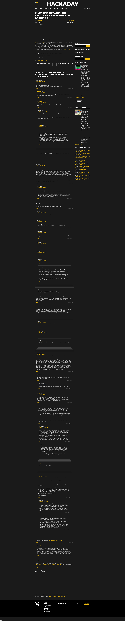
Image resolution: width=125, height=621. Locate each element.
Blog (41, 8)
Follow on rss (81, 52)
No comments (85, 69)
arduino (39, 60)
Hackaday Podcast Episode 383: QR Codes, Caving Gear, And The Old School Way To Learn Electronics (85, 128)
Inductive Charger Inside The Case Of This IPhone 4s (65, 64)
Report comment (70, 88)
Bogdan (37, 306)
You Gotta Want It (85, 121)
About (67, 8)
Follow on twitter (77, 52)
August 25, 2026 (87, 8)
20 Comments (85, 82)
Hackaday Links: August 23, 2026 (84, 117)
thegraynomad (39, 101)
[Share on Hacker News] (38, 22)
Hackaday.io (47, 8)
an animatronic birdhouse (39, 42)
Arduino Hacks (41, 59)
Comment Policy (66, 594)
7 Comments (84, 95)
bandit (40, 267)
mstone (40, 125)
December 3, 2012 (70, 22)
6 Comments (84, 132)
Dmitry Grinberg (39, 537)
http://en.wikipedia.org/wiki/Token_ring (55, 540)
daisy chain (43, 60)
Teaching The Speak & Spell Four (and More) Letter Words (43, 64)
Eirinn (38, 242)
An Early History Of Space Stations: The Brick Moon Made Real (85, 79)
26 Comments (85, 114)
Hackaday (62, 4)
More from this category (79, 97)
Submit (61, 8)
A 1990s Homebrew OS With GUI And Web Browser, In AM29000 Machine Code (82, 157)
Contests (55, 8)
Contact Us (47, 611)
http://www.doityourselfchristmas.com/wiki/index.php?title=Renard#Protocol (49, 564)
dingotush (39, 545)
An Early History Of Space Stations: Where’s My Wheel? (85, 72)
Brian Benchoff (40, 20)
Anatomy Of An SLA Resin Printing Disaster (85, 66)
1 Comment (84, 119)
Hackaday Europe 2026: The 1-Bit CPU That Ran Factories (85, 85)
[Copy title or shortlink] (41, 22)
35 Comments (71, 20)
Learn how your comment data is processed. (57, 596)
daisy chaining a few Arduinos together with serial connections (62, 39)
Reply (37, 88)
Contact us (82, 52)
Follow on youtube (79, 52)
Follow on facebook (76, 52)
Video (45, 606)
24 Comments (85, 88)
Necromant (39, 91)
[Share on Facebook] (35, 22)
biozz (38, 151)
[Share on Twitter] (36, 22)
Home (36, 8)
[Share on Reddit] (39, 22)
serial (47, 60)
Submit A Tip (47, 608)
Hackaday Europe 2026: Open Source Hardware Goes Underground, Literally (85, 92)
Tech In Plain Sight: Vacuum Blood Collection (85, 111)
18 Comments (84, 75)
